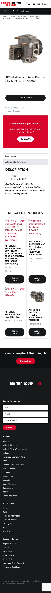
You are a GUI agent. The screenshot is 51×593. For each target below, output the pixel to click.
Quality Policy (8, 559)
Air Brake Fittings (9, 445)
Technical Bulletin (10, 520)
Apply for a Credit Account (13, 563)
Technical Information (11, 516)
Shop (5, 512)
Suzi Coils (6, 492)
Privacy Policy (8, 555)
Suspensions (8, 488)
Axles (5, 461)
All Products (7, 441)
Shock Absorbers (9, 484)
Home (5, 17)
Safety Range (8, 480)
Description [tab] (10, 156)
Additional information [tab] (15, 162)
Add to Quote (25, 97)
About (5, 528)
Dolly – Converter (9, 469)
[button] (5, 11)
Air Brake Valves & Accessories (20, 17)
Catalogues (7, 524)
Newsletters (7, 531)
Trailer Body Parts (10, 496)
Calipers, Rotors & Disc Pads (14, 465)
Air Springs (7, 453)
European (36, 17)
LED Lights (7, 472)
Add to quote (15, 279)
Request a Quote (9, 544)
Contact (6, 548)
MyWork (22, 584)
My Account (7, 551)
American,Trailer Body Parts (14, 457)
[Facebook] (39, 383)
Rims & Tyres (8, 476)
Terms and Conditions (11, 567)
